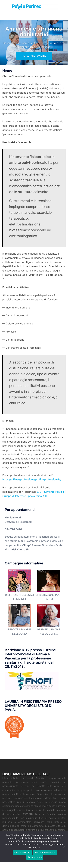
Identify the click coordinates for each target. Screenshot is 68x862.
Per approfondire (34, 55)
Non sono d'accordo (45, 852)
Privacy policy (35, 857)
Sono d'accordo (22, 852)
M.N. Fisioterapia (28, 540)
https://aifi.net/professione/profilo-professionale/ (31, 479)
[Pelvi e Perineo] (34, 6)
